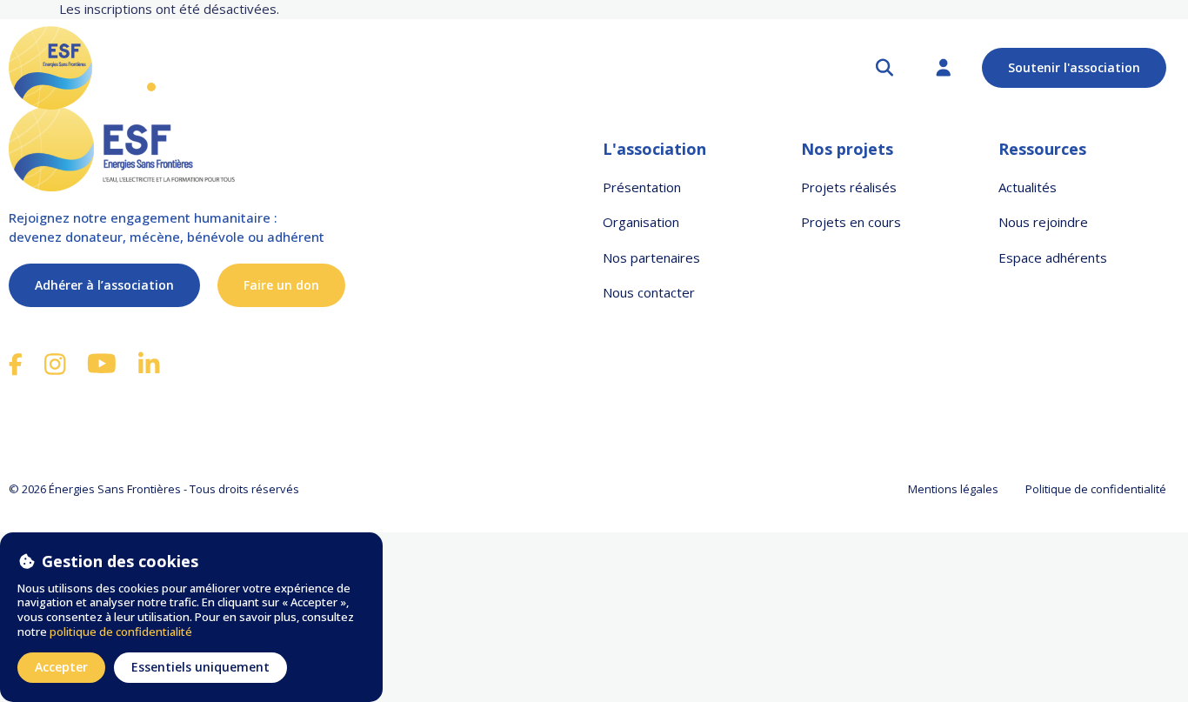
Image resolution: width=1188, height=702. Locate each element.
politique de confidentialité (121, 631)
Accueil (151, 68)
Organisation (641, 222)
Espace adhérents (1052, 257)
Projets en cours (851, 222)
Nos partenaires (619, 68)
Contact (732, 68)
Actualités (499, 68)
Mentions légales (953, 490)
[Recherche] (884, 68)
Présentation (642, 187)
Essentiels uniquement (200, 667)
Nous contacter (649, 292)
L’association (253, 68)
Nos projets (380, 68)
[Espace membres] (943, 68)
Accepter (61, 667)
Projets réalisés (849, 187)
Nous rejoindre (1043, 222)
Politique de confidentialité (1095, 490)
